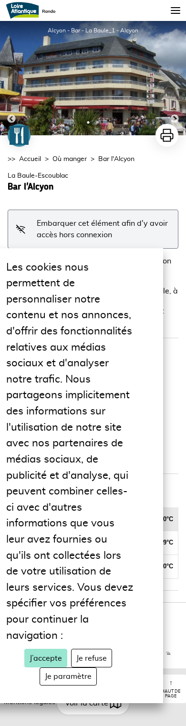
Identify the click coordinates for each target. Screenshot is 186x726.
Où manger (69, 159)
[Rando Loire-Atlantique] (34, 10)
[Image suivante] (174, 78)
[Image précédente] (11, 78)
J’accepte (46, 658)
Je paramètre (68, 676)
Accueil (30, 159)
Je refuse (91, 658)
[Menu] (175, 10)
